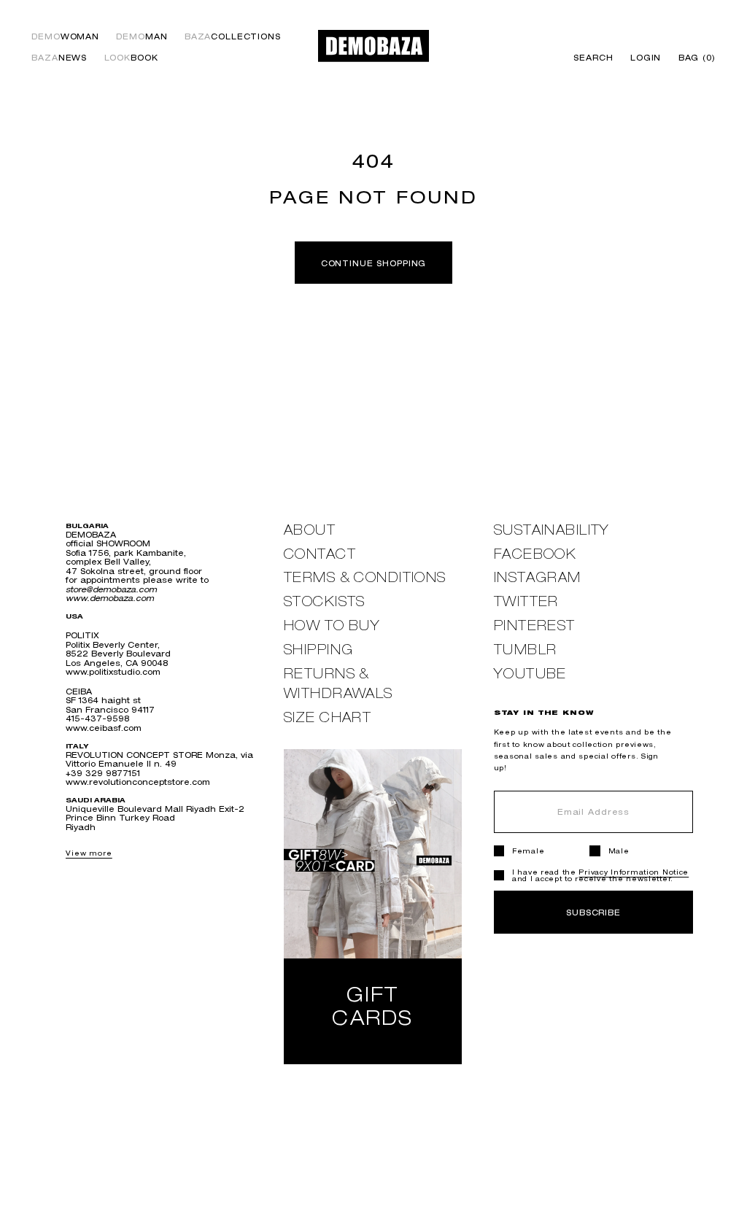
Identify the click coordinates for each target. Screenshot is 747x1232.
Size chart (327, 717)
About (310, 530)
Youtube (530, 673)
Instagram (537, 577)
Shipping (319, 649)
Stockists (324, 601)
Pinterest (535, 625)
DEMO (65, 37)
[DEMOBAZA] (373, 45)
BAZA (233, 37)
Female (528, 851)
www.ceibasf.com (104, 727)
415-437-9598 (97, 718)
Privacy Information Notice (633, 872)
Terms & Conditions (365, 577)
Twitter (526, 601)
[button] (693, 58)
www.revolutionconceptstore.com (138, 781)
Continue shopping (374, 263)
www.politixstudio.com (113, 671)
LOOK (131, 58)
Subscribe (593, 912)
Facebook (535, 554)
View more (89, 853)
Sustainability (552, 530)
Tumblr (525, 649)
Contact (320, 554)
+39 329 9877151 (103, 773)
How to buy (332, 625)
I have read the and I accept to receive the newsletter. (600, 875)
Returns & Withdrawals (338, 683)
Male (619, 851)
